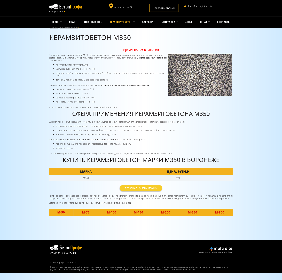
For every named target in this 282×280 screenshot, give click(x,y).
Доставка (168, 21)
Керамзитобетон (69, 27)
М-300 (219, 212)
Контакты (223, 21)
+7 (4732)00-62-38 (202, 6)
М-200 (165, 212)
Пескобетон (92, 21)
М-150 (138, 212)
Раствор (147, 21)
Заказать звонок (164, 8)
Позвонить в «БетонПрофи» (141, 188)
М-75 (85, 212)
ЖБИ (72, 21)
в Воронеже (56, 11)
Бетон (56, 21)
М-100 (111, 212)
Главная (54, 27)
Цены (188, 21)
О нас (204, 21)
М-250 (192, 212)
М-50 (61, 212)
